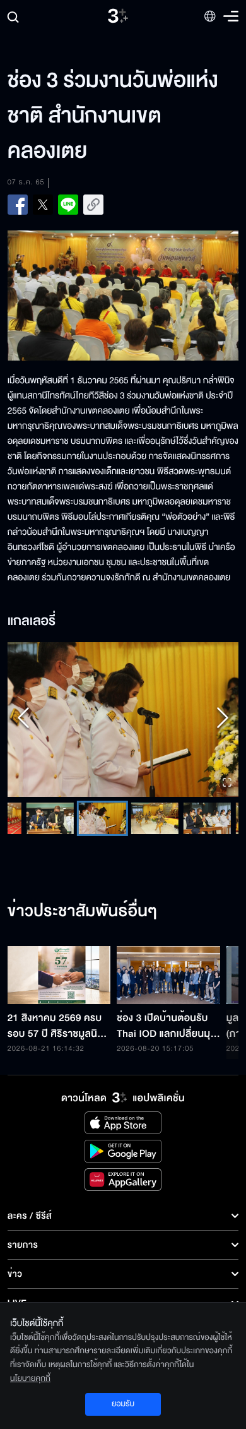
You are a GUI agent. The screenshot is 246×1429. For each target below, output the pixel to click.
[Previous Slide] (23, 719)
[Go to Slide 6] (102, 818)
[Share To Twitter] (43, 204)
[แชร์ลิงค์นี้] (93, 204)
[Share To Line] (68, 204)
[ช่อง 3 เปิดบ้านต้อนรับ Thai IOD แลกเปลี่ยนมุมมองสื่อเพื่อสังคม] (168, 975)
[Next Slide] (222, 719)
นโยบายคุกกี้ (30, 1378)
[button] (123, 719)
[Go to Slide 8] (207, 818)
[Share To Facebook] (18, 204)
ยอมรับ (123, 1403)
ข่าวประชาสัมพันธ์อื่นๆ (83, 911)
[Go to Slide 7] (154, 818)
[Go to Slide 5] (50, 818)
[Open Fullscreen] (227, 783)
